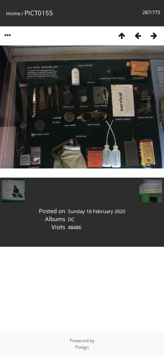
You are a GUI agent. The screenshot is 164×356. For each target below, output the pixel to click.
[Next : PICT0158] (154, 35)
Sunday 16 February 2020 (96, 211)
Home (13, 13)
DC (71, 219)
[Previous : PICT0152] (138, 35)
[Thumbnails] (122, 35)
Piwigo (82, 347)
